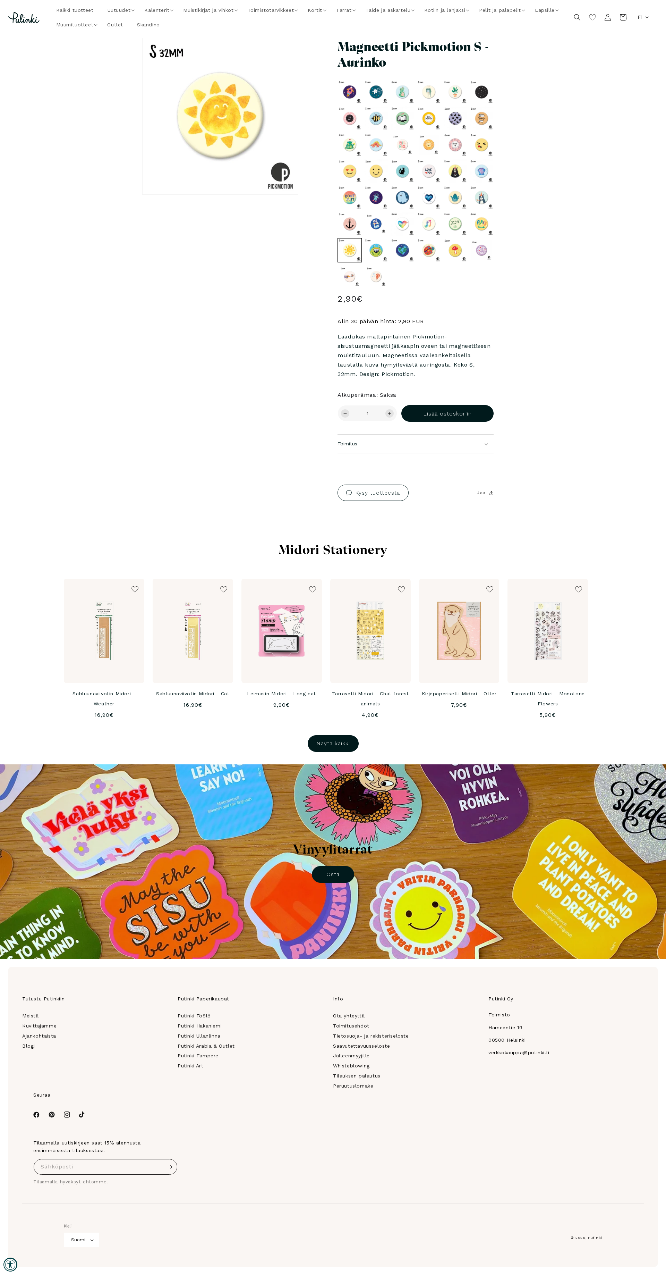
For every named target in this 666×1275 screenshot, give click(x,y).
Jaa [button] (481, 492)
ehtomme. (95, 1181)
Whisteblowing (351, 1065)
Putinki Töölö (194, 1015)
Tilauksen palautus (357, 1076)
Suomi (78, 1239)
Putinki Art (191, 1065)
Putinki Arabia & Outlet (206, 1046)
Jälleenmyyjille (351, 1055)
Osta (333, 874)
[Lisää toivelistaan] (283, 53)
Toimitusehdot (351, 1026)
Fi (640, 17)
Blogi (28, 1046)
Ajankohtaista (39, 1036)
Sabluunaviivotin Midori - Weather (103, 698)
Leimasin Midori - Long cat (281, 693)
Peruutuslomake (353, 1086)
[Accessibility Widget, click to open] (10, 1265)
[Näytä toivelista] (592, 17)
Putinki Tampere (198, 1055)
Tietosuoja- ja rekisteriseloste (371, 1036)
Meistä (30, 1015)
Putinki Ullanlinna (199, 1036)
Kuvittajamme (39, 1026)
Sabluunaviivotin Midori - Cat (192, 693)
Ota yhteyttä (349, 1015)
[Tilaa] (169, 1167)
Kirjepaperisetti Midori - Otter (459, 693)
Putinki (595, 1238)
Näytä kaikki (333, 743)
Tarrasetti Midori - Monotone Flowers (548, 698)
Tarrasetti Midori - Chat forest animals (370, 698)
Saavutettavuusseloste (361, 1046)
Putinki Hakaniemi (200, 1026)
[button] (119, 10)
